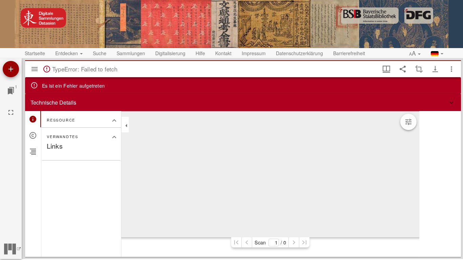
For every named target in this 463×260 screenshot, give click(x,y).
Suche (99, 53)
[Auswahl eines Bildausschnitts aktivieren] (419, 69)
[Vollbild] (11, 112)
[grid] (440, 184)
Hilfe (200, 53)
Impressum (254, 53)
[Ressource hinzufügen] (11, 69)
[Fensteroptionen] (451, 69)
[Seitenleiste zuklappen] (126, 126)
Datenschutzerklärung (299, 53)
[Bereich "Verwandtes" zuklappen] (114, 137)
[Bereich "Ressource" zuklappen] (114, 120)
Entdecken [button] (67, 53)
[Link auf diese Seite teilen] (403, 69)
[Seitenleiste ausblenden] (34, 69)
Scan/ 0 (270, 242)
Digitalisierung (170, 53)
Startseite (35, 53)
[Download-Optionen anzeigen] (435, 69)
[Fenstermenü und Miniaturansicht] (386, 69)
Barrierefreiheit (349, 53)
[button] (415, 53)
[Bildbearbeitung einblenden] (408, 122)
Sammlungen (131, 53)
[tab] (33, 119)
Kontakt (223, 53)
